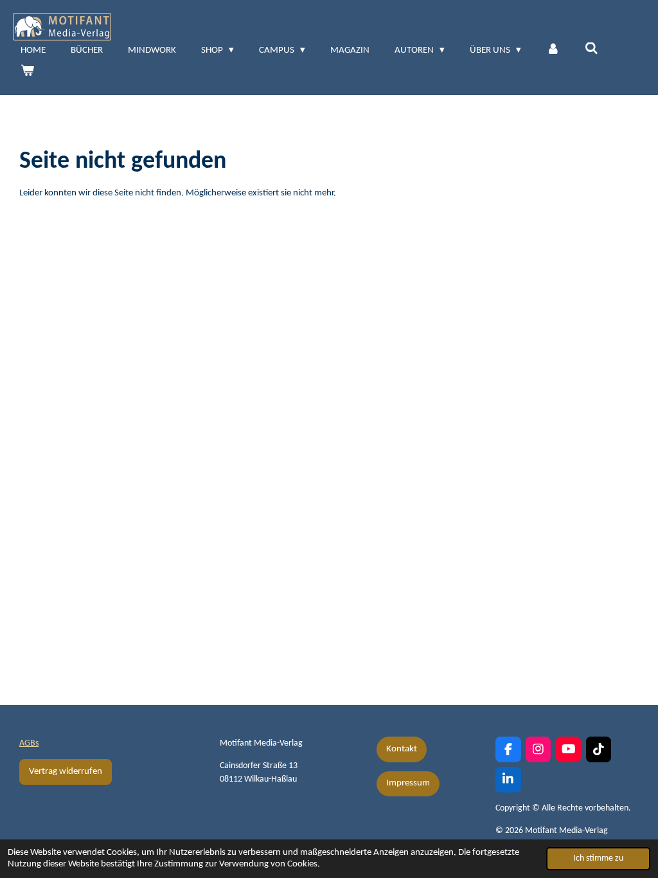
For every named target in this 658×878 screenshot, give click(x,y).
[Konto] (552, 51)
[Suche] (591, 49)
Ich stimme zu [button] (598, 858)
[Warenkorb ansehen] (27, 72)
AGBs (29, 743)
